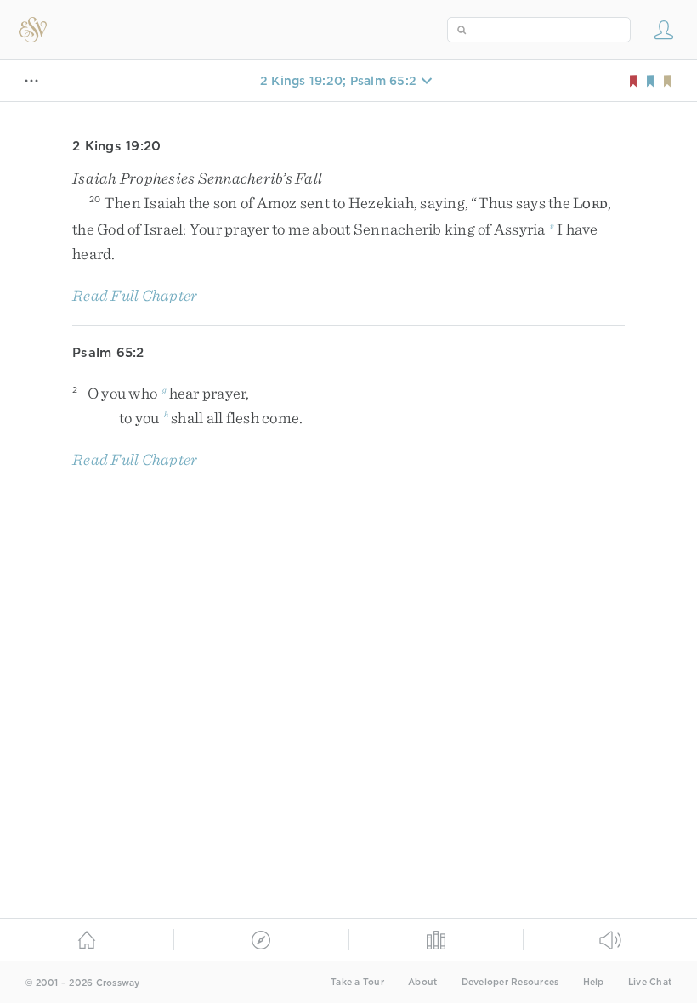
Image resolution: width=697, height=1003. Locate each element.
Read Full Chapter (134, 295)
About (422, 982)
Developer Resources (510, 982)
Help (593, 982)
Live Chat (650, 982)
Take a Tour (357, 982)
